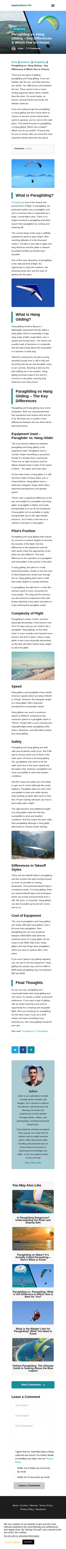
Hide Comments (31, 1384)
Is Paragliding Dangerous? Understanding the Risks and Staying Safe (33, 1220)
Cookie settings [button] (12, 1542)
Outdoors (26, 62)
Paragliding (19, 29)
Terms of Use (45, 1505)
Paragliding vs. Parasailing (35, 1031)
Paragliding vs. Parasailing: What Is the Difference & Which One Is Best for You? (33, 1294)
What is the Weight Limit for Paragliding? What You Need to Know (33, 1331)
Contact (24, 1505)
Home (14, 62)
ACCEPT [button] (28, 1542)
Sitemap (33, 1505)
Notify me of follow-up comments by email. (33, 1470)
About (15, 1505)
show (28, 149)
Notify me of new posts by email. (33, 1477)
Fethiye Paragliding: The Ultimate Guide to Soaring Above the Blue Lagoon (33, 1368)
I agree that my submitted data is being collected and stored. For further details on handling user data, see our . (34, 1456)
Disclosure (41, 1509)
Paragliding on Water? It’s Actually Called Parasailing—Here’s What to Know (33, 1257)
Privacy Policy (27, 1509)
